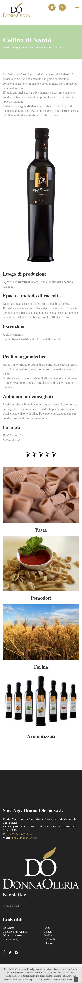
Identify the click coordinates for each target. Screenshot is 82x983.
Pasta (41, 529)
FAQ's (47, 928)
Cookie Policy (65, 979)
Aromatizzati (41, 736)
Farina (41, 666)
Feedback (49, 935)
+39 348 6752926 (21, 834)
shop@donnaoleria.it (24, 838)
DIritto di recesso (12, 935)
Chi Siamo (8, 928)
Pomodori (41, 597)
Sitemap (48, 943)
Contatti (48, 931)
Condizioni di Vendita (15, 931)
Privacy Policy (11, 939)
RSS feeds (49, 939)
